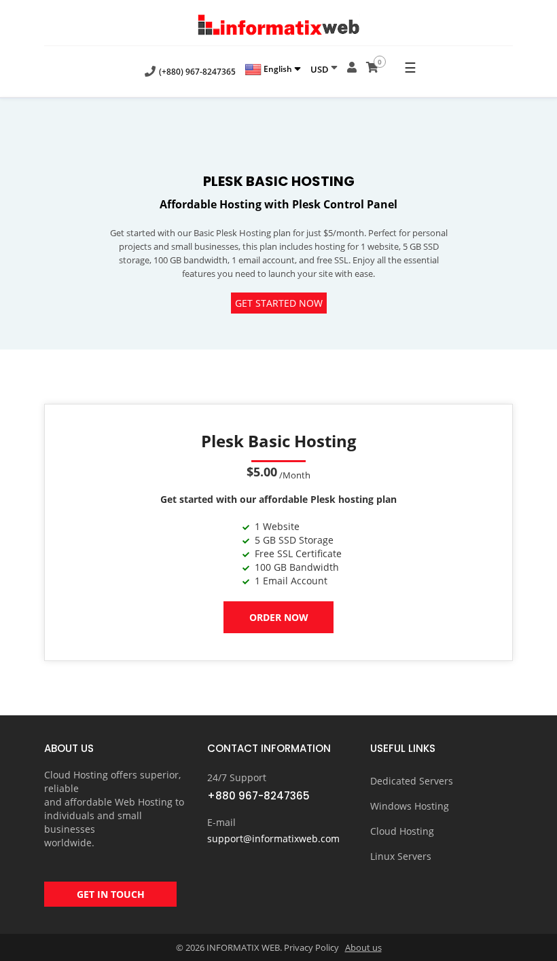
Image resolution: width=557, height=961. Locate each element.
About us (363, 947)
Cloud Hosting (402, 831)
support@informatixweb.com (273, 838)
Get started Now (279, 303)
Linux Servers (400, 856)
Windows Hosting (409, 805)
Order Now (278, 617)
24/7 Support (236, 777)
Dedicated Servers (411, 780)
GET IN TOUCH (111, 894)
